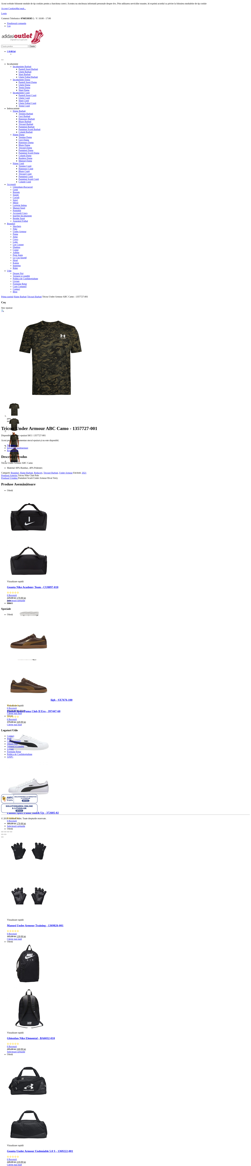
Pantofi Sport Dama (28, 82)
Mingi (15, 202)
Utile (9, 271)
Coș (9, 26)
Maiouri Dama (25, 161)
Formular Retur (20, 284)
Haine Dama (18, 134)
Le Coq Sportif (20, 257)
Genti (15, 189)
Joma (15, 236)
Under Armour (19, 231)
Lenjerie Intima (20, 205)
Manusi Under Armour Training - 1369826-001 (35, 925)
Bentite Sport (19, 218)
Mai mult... (21, 8)
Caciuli (16, 197)
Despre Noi (18, 273)
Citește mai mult (14, 713)
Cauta (32, 46)
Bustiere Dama (25, 158)
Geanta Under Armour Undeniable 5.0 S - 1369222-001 (40, 1151)
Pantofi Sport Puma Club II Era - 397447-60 (33, 711)
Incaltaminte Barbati (22, 66)
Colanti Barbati (26, 132)
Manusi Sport (19, 208)
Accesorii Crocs (20, 213)
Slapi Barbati (25, 74)
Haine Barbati (19, 111)
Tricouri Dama (25, 147)
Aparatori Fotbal (20, 221)
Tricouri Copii (25, 174)
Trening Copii (25, 166)
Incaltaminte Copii (21, 92)
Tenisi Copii (24, 106)
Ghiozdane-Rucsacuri (23, 187)
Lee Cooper (18, 244)
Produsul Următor (9, 478)
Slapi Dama (24, 90)
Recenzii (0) (12, 450)
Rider (15, 268)
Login (4, 13)
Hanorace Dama (26, 142)
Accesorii (11, 184)
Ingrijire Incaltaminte (22, 216)
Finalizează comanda (16, 23)
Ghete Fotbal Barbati (28, 77)
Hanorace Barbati (27, 119)
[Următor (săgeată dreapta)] (5, 834)
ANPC (10, 757)
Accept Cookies (8, 8)
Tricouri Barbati (26, 124)
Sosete (16, 195)
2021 (84, 473)
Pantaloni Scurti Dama (29, 153)
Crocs (15, 239)
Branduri (11, 223)
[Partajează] (5, 831)
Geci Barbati (24, 116)
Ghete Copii (24, 98)
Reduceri (38, 473)
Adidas (16, 252)
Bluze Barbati (25, 121)
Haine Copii (18, 163)
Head (15, 260)
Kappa (16, 263)
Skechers (17, 226)
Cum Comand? (20, 286)
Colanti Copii (25, 182)
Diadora (16, 247)
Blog (15, 291)
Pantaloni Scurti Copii (29, 179)
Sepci (15, 200)
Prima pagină (7, 296)
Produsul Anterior (9, 475)
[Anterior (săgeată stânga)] (2, 834)
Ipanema (17, 265)
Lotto (15, 242)
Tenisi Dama (24, 87)
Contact (16, 289)
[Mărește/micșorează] (11, 831)
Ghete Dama (24, 85)
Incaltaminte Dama (21, 79)
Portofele (17, 210)
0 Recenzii (12, 595)
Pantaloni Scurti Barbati (29, 129)
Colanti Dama (25, 155)
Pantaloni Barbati (26, 127)
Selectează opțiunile (16, 600)
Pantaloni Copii (26, 176)
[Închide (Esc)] (2, 831)
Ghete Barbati (25, 72)
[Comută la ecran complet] (8, 831)
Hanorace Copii (26, 168)
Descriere (11, 445)
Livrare (16, 281)
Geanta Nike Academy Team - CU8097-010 (32, 587)
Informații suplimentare (17, 448)
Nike (15, 229)
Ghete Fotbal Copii (27, 103)
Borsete (16, 192)
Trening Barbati (26, 113)
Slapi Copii (24, 100)
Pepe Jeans (18, 255)
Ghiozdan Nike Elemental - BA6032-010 (31, 1038)
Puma (15, 234)
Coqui (15, 250)
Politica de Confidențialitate (25, 278)
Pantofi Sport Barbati (28, 69)
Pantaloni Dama (26, 150)
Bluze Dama (24, 145)
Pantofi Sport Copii (27, 95)
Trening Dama (25, 137)
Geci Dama (24, 140)
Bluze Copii (24, 171)
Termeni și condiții (21, 276)
